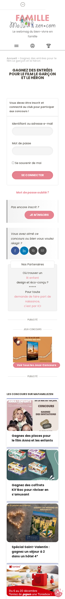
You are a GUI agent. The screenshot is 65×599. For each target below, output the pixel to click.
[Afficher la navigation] (16, 46)
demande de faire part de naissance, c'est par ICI (32, 301)
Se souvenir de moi (27, 163)
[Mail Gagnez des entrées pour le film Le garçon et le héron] (42, 251)
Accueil (12, 58)
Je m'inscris (39, 215)
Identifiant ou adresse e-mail (32, 124)
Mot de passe (21, 143)
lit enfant (32, 278)
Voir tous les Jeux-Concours (36, 365)
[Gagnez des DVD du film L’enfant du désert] (32, 349)
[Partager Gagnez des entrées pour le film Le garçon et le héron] (15, 251)
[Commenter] (33, 251)
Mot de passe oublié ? (32, 192)
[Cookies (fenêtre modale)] (58, 593)
